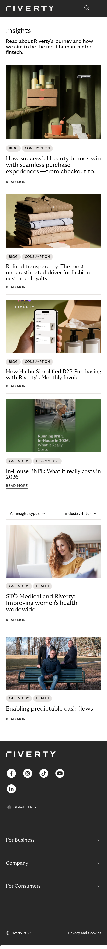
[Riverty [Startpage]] (30, 8)
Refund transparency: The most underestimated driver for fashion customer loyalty (48, 272)
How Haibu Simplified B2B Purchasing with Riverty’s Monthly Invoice (53, 374)
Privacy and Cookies (84, 933)
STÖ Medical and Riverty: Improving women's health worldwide (41, 603)
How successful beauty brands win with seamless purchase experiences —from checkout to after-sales (53, 165)
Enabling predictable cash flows (49, 709)
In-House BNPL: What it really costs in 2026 (53, 474)
